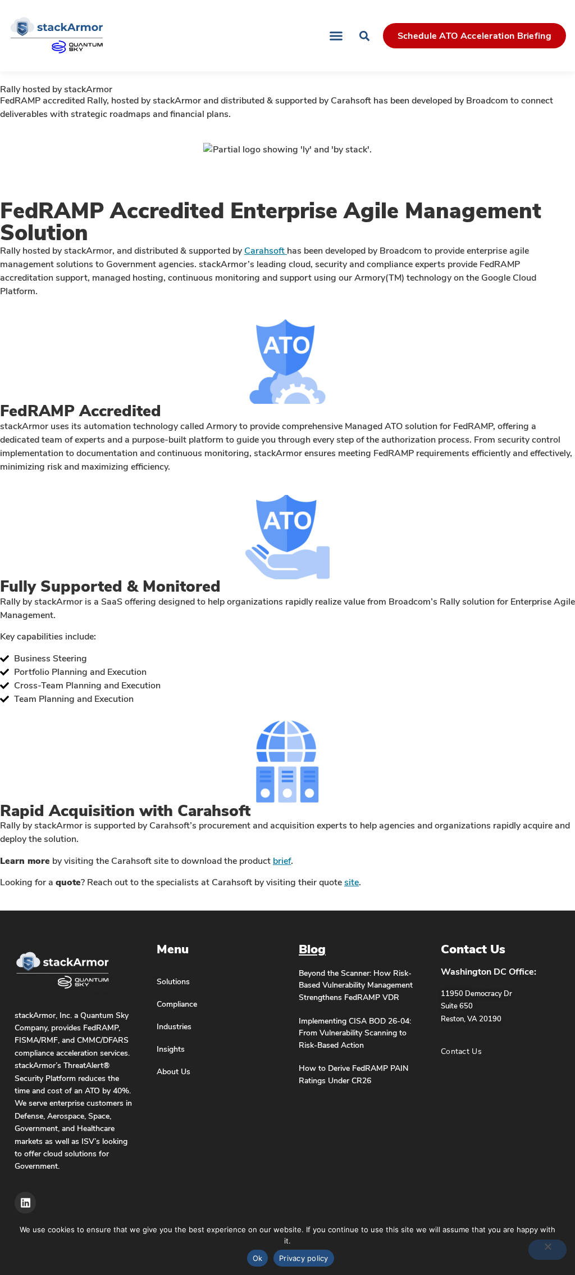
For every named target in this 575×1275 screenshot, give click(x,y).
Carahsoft (265, 251)
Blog (312, 949)
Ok (258, 1258)
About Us (173, 1071)
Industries (174, 1026)
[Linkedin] (25, 1202)
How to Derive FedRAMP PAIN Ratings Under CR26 (353, 1074)
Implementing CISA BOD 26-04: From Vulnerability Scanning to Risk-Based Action (355, 1033)
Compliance (177, 1004)
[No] (547, 1250)
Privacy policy (303, 1258)
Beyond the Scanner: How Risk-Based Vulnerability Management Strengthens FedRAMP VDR (356, 985)
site (351, 882)
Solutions (173, 981)
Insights (171, 1049)
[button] (335, 36)
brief (282, 861)
